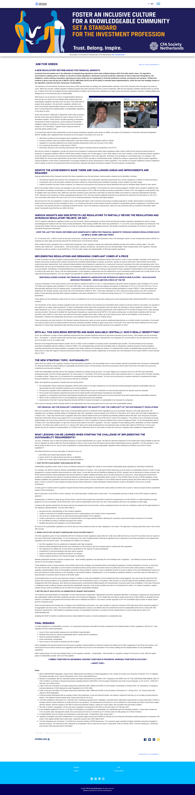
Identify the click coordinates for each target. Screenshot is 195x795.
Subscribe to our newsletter (148, 754)
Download (41, 739)
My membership (118, 55)
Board (76, 771)
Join (118, 767)
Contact (76, 767)
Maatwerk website (88, 790)
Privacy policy (119, 771)
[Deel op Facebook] (145, 740)
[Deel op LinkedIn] (154, 740)
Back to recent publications (148, 64)
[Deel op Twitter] (150, 740)
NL (149, 4)
